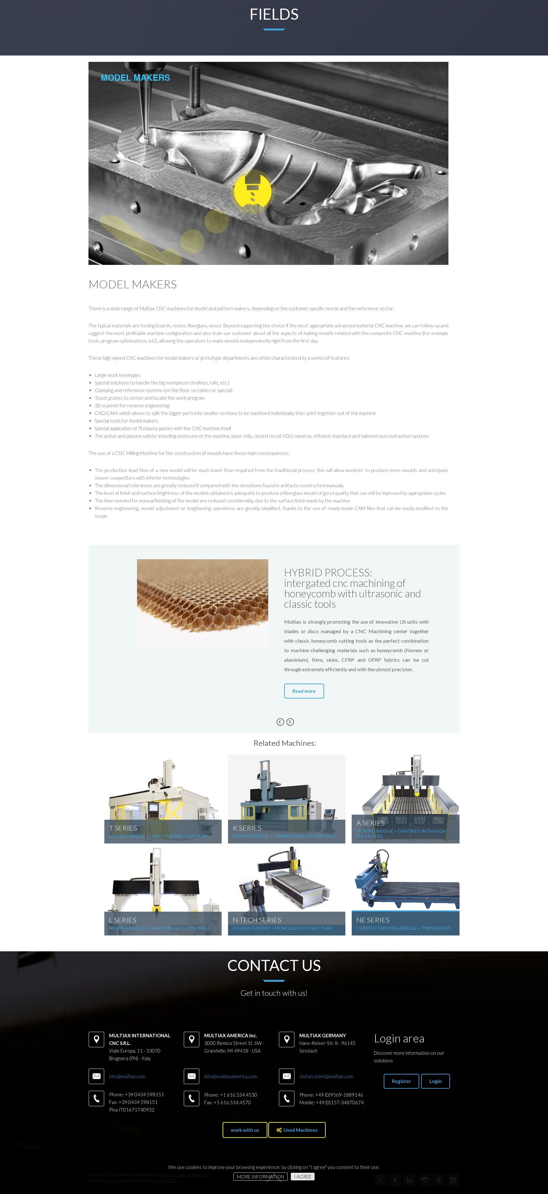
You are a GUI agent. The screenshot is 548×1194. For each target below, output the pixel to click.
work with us (245, 1130)
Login (435, 1081)
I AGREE (302, 1176)
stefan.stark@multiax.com (326, 1076)
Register (401, 1081)
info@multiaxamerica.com (230, 1076)
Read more (304, 691)
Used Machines (299, 1130)
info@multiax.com (127, 1076)
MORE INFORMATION (260, 1176)
